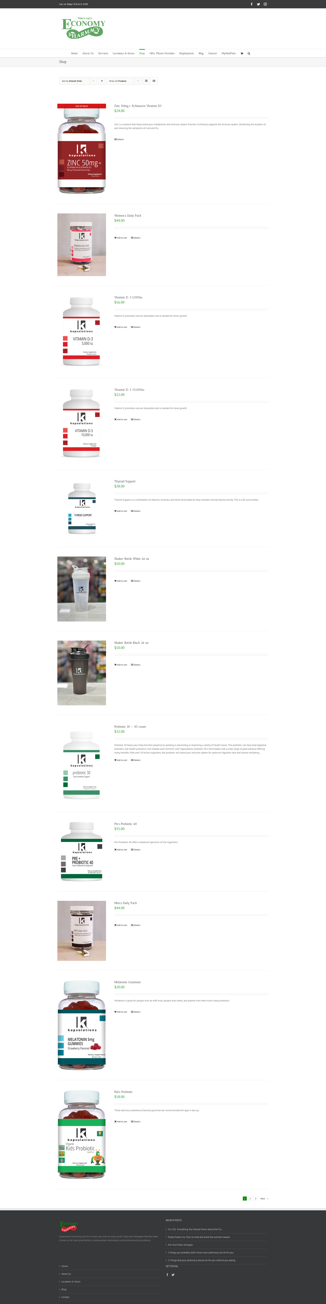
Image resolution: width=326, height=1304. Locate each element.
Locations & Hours (71, 1281)
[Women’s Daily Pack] (81, 244)
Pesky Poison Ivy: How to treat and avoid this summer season (199, 1237)
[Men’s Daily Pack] (81, 931)
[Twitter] (173, 1274)
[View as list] (154, 81)
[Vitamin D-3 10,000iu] (81, 424)
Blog (64, 1289)
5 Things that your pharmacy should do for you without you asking (201, 1260)
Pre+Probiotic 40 (125, 824)
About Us (66, 1273)
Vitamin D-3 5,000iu (128, 297)
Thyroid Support (125, 481)
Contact (65, 1297)
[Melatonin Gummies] (81, 1025)
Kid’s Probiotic (123, 1092)
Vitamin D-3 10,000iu (129, 389)
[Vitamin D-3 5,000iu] (81, 331)
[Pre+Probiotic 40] (81, 852)
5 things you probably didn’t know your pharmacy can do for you (201, 1252)
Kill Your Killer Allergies (180, 1244)
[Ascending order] (101, 81)
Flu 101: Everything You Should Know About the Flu (195, 1229)
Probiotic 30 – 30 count (130, 726)
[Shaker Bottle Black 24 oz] (81, 673)
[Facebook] (167, 1274)
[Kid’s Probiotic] (81, 1134)
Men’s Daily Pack (125, 903)
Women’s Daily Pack (127, 215)
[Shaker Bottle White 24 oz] (81, 589)
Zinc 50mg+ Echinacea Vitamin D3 (137, 106)
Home (65, 1266)
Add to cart (122, 237)
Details (120, 139)
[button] (249, 53)
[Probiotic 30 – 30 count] (81, 763)
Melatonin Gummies (127, 982)
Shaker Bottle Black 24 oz (131, 643)
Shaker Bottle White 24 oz (131, 559)
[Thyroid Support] (81, 508)
